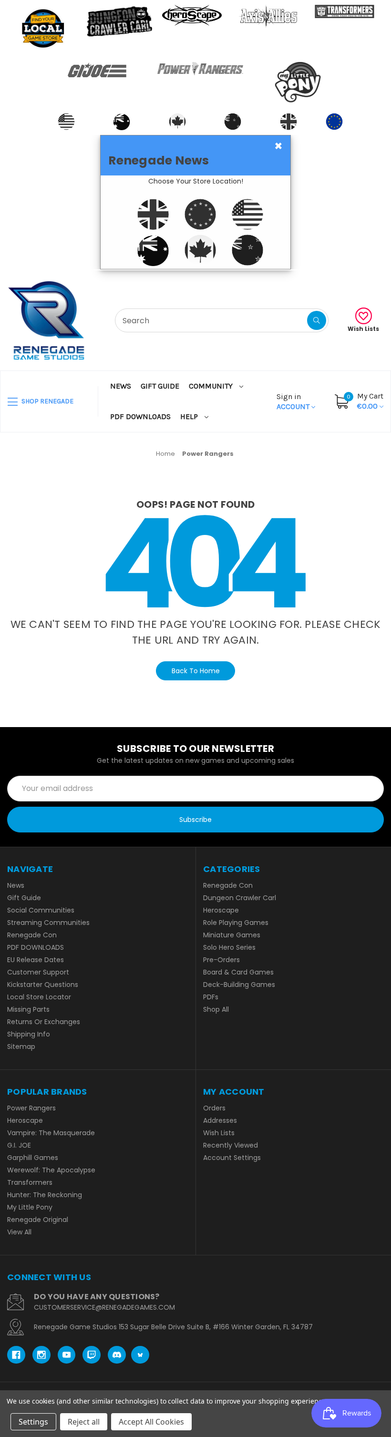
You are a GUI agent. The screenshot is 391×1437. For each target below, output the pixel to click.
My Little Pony (29, 1207)
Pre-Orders (221, 960)
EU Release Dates (35, 960)
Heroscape (221, 910)
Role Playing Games (235, 922)
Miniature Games (231, 935)
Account (294, 401)
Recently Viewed (230, 1145)
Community (212, 385)
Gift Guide (160, 385)
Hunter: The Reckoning (44, 1195)
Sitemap (21, 1046)
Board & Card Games (238, 972)
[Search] (316, 320)
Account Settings (232, 1157)
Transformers (29, 1182)
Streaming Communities (48, 922)
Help (190, 416)
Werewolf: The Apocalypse (51, 1170)
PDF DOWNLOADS (140, 416)
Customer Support (38, 972)
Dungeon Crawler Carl (239, 898)
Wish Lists (363, 329)
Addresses (220, 1120)
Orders (214, 1108)
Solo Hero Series (229, 947)
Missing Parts (28, 1009)
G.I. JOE (19, 1145)
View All (19, 1232)
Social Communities (40, 910)
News (120, 385)
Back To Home (196, 671)
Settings (33, 1421)
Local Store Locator (39, 997)
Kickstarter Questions (42, 984)
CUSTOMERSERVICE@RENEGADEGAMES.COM (104, 1307)
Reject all (84, 1421)
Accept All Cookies (151, 1421)
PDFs (210, 997)
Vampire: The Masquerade (51, 1133)
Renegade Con (32, 935)
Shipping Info (28, 1034)
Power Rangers (31, 1108)
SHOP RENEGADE (46, 401)
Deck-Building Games (239, 984)
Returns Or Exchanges (43, 1021)
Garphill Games (32, 1157)
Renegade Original (37, 1219)
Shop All (216, 1009)
